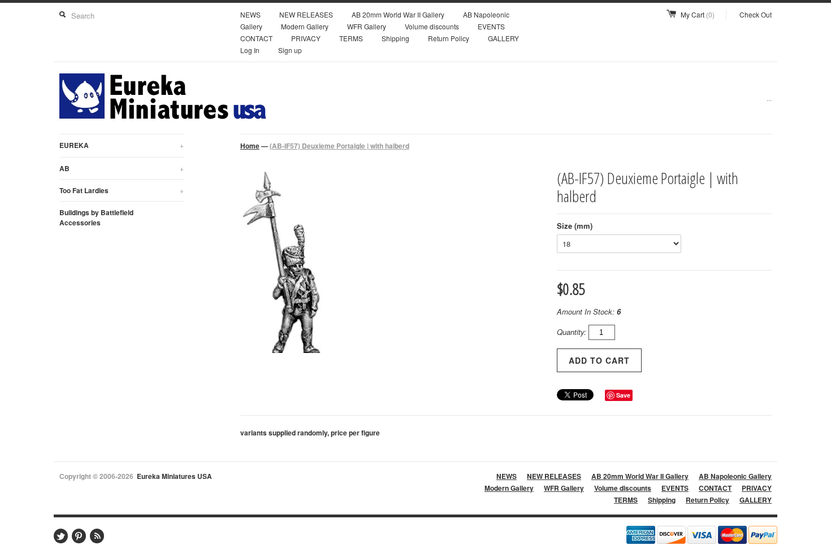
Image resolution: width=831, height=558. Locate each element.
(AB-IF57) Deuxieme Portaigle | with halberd (339, 146)
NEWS (250, 14)
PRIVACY (306, 38)
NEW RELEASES (306, 14)
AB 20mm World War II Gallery (398, 14)
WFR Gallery (366, 26)
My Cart (698, 14)
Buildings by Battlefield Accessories (96, 217)
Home (249, 146)
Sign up (290, 50)
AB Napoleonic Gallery (735, 476)
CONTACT (256, 38)
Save (623, 395)
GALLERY (503, 38)
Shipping (395, 38)
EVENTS (491, 26)
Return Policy (448, 38)
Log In (249, 50)
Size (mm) (574, 225)
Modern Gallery (304, 26)
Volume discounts (432, 26)
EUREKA (121, 145)
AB (121, 168)
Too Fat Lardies (121, 190)
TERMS (351, 38)
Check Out (755, 14)
